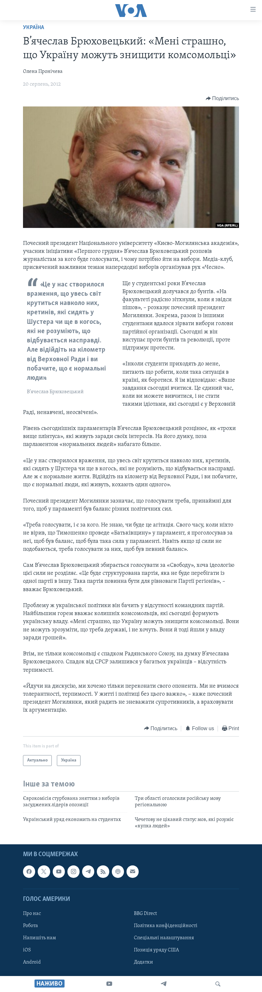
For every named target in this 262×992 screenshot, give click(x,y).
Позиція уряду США (156, 950)
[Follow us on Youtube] (59, 871)
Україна (33, 28)
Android (32, 962)
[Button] (222, 98)
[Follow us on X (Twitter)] (44, 871)
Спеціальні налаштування (164, 938)
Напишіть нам (39, 938)
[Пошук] (217, 984)
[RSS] (103, 871)
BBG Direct (145, 913)
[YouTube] (109, 984)
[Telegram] (163, 984)
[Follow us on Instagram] (73, 871)
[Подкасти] (118, 871)
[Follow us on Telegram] (88, 871)
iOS (27, 950)
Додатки (143, 962)
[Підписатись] (133, 871)
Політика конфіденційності (165, 925)
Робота (30, 925)
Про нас (32, 913)
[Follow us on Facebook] (29, 871)
